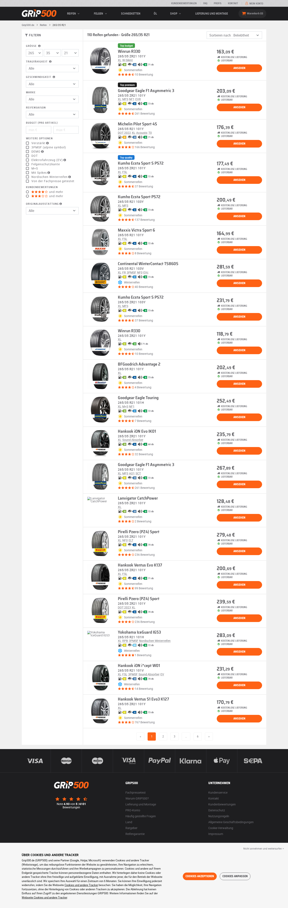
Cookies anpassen (235, 876)
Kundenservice (217, 792)
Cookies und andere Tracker (81, 885)
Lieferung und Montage (211, 13)
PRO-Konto (132, 810)
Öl (155, 13)
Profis (217, 3)
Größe (32, 46)
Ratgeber (131, 828)
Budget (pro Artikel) (42, 123)
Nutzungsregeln (218, 816)
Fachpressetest (135, 792)
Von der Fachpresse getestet (52, 181)
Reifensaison (36, 107)
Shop (174, 13)
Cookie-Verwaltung (220, 828)
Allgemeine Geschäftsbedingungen (231, 822)
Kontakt (233, 3)
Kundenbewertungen (184, 3)
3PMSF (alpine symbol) (48, 147)
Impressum (215, 834)
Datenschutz (216, 810)
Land (128, 822)
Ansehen (239, 68)
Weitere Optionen (39, 138)
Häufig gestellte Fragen (140, 816)
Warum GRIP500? (137, 798)
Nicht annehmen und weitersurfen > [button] (263, 848)
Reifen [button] (72, 13)
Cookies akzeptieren (200, 876)
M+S (34, 168)
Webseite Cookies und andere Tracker (44, 897)
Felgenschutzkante (45, 164)
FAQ (205, 3)
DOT (34, 155)
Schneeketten (130, 13)
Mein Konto (256, 3)
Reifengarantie (135, 834)
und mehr (55, 191)
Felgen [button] (99, 13)
